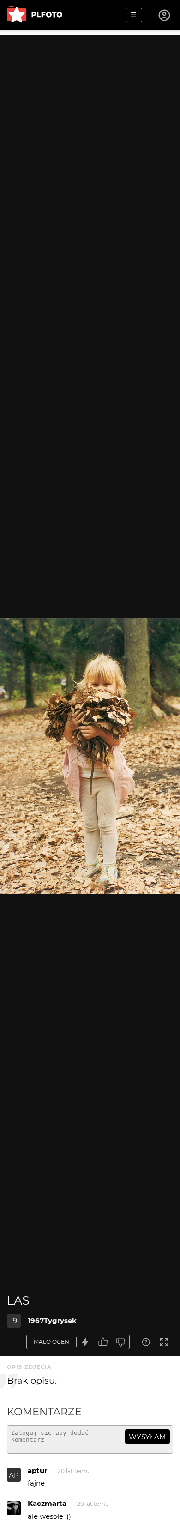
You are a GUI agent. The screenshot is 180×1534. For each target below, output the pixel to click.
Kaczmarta (47, 1503)
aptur (37, 1470)
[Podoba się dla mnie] (103, 1342)
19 (14, 1320)
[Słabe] (121, 1342)
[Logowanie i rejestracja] (165, 15)
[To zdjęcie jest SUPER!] (85, 1342)
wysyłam (147, 1436)
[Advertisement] (90, 125)
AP (14, 1475)
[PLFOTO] (34, 15)
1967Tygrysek (52, 1320)
